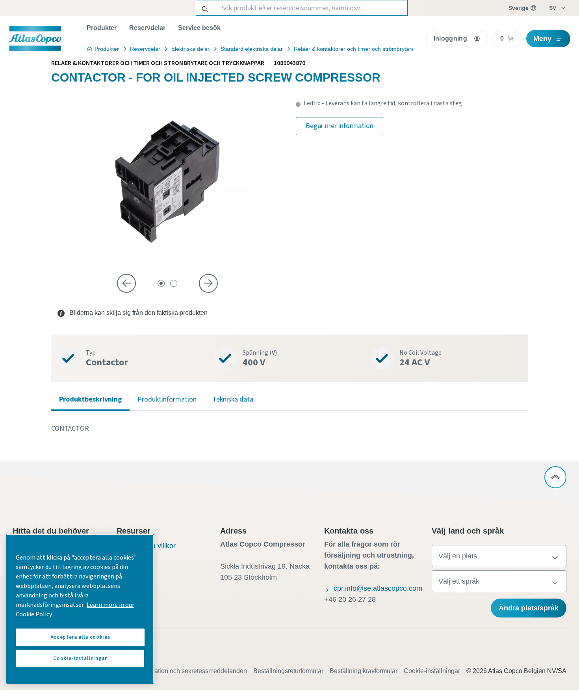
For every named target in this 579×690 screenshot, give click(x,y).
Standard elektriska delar (252, 49)
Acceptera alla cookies (80, 637)
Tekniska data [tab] (232, 399)
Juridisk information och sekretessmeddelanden (180, 671)
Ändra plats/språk (529, 608)
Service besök (199, 27)
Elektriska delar (190, 49)
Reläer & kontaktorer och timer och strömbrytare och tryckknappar (376, 49)
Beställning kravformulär (363, 671)
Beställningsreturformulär (288, 671)
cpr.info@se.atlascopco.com (378, 588)
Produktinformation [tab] (167, 399)
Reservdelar (147, 27)
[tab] (161, 283)
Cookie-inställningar (432, 671)
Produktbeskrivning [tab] (90, 399)
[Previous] (126, 283)
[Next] (208, 283)
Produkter (102, 27)
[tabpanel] (289, 429)
